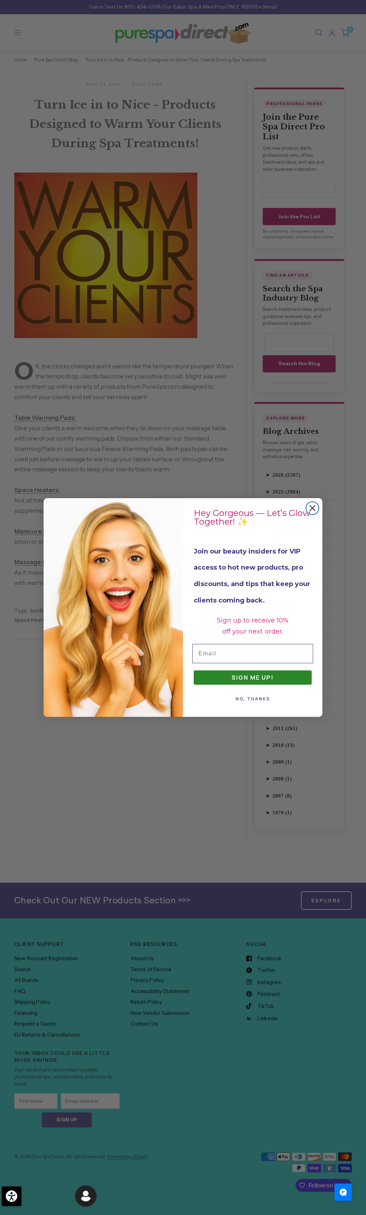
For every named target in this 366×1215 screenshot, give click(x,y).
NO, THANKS (253, 699)
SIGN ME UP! (253, 677)
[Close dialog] (312, 508)
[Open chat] (343, 1192)
